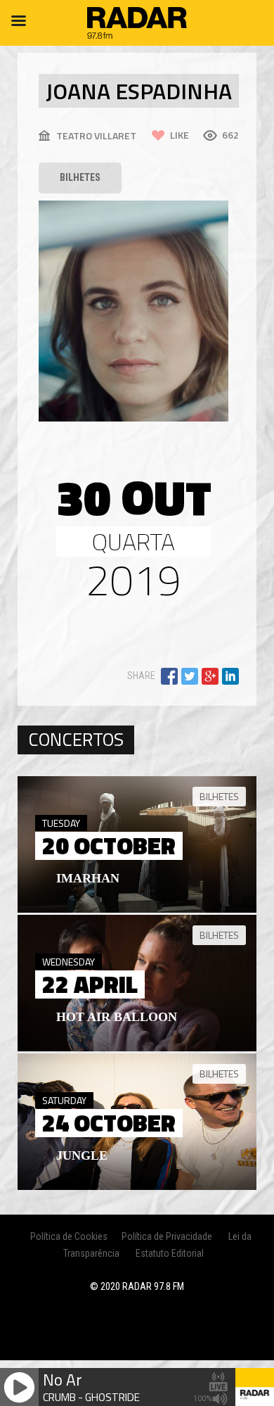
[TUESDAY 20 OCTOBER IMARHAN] (137, 909)
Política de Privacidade (167, 1236)
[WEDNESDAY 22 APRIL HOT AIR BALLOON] (137, 1047)
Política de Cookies (68, 1236)
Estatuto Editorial (170, 1253)
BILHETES (80, 177)
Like (179, 134)
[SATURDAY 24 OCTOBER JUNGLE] (137, 1186)
